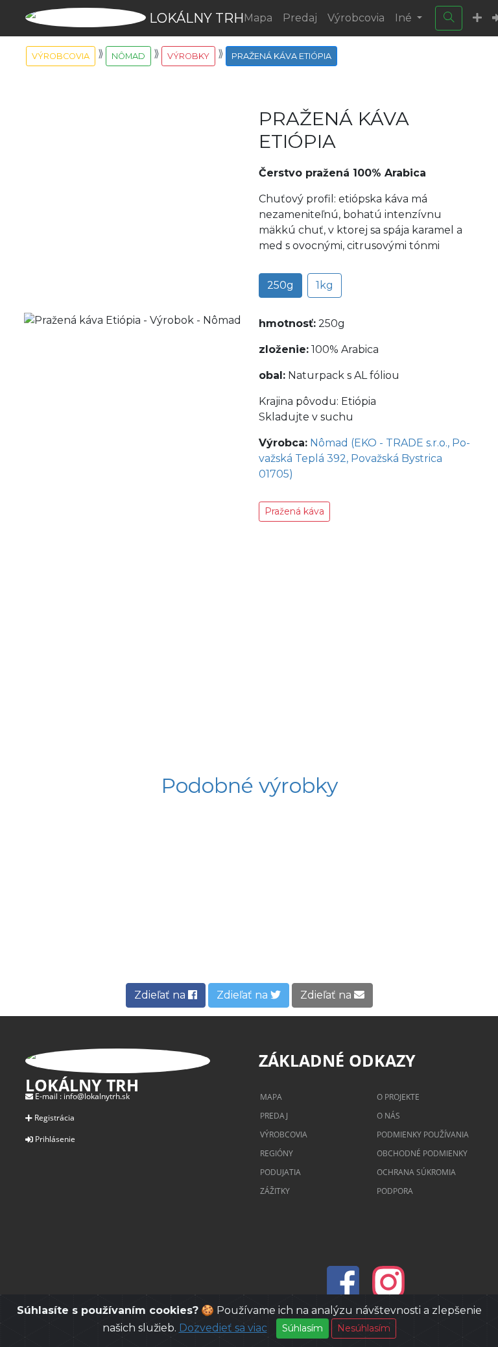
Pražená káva (294, 511)
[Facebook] (346, 1290)
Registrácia (54, 1117)
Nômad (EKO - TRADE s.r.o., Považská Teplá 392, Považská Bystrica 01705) (364, 458)
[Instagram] (388, 1290)
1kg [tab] (324, 285)
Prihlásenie (55, 1139)
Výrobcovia (356, 18)
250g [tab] (280, 285)
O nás (388, 1115)
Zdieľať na (161, 995)
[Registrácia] (477, 18)
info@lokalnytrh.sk (97, 1096)
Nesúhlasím (363, 1328)
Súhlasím (302, 1328)
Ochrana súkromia (416, 1172)
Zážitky (275, 1190)
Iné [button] (404, 18)
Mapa (258, 18)
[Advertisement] (249, 650)
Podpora (395, 1190)
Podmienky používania (423, 1134)
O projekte (398, 1096)
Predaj (300, 18)
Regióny (276, 1153)
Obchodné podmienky (422, 1153)
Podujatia (280, 1172)
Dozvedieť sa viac (223, 1328)
